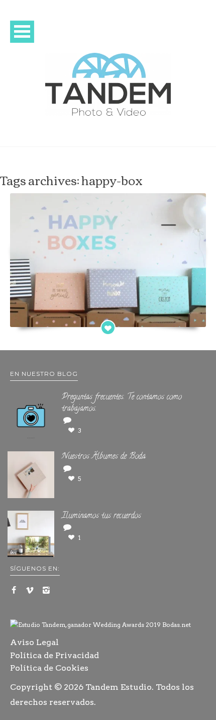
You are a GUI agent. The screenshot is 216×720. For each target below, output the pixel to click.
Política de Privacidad (54, 655)
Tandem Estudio (118, 687)
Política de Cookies (49, 668)
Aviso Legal (34, 642)
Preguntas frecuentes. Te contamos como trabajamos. (122, 403)
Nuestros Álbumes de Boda (104, 456)
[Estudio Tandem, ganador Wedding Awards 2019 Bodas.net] (100, 624)
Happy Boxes (108, 315)
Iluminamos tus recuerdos (101, 516)
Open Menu (22, 31)
